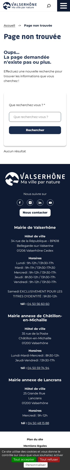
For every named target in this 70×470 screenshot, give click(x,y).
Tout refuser (49, 459)
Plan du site (35, 439)
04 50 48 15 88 (38, 423)
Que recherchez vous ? (27, 105)
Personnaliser (36, 465)
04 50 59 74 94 (38, 368)
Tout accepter (23, 459)
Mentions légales (35, 446)
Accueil (9, 25)
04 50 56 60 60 (38, 304)
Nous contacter (35, 212)
